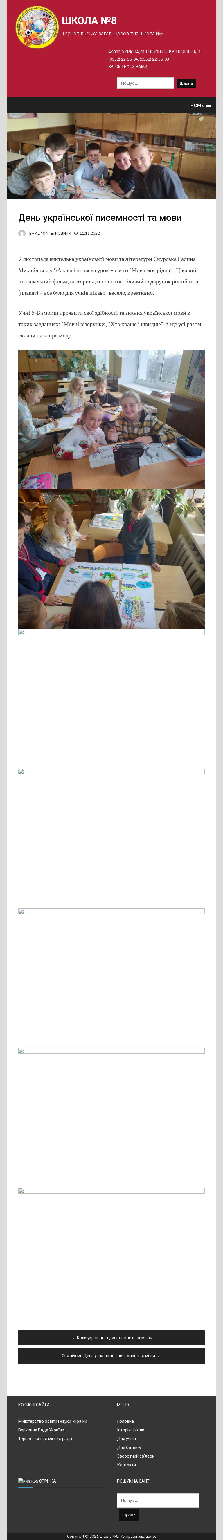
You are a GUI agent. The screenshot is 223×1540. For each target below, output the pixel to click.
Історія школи (130, 1429)
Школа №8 (89, 21)
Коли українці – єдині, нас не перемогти (115, 1337)
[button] (200, 105)
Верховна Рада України (41, 1429)
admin (41, 233)
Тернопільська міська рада (45, 1438)
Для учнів (126, 1438)
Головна (125, 1421)
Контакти (126, 1464)
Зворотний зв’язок (135, 1455)
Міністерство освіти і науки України (52, 1421)
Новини (63, 233)
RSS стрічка (43, 1480)
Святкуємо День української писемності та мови (108, 1355)
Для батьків (129, 1447)
